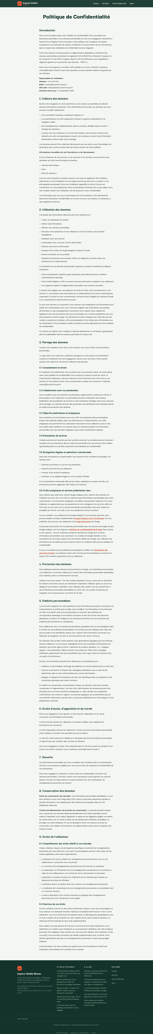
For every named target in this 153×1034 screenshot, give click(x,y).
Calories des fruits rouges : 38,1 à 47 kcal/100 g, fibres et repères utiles (68, 999)
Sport (132, 3)
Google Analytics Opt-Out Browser (89, 518)
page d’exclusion (84, 521)
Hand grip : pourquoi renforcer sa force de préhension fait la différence (95, 973)
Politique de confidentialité (79, 1033)
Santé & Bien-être (119, 3)
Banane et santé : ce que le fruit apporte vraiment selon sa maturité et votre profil (68, 990)
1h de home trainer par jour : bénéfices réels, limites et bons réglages (67, 1007)
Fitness (96, 3)
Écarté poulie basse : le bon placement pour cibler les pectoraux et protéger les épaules (69, 982)
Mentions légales (62, 1033)
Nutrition (105, 3)
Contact (94, 1033)
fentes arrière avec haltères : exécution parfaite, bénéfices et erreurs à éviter (95, 1002)
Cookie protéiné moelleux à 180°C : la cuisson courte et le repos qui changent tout (68, 973)
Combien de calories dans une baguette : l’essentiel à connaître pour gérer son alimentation (95, 982)
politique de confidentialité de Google (85, 530)
